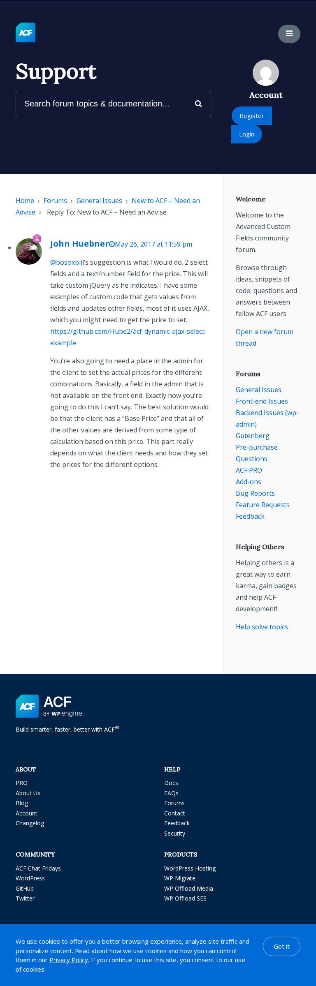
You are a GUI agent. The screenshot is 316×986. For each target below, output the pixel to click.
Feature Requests (263, 504)
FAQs (171, 793)
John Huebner (79, 243)
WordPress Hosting (190, 868)
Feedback (250, 516)
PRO (22, 783)
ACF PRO (249, 470)
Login (246, 134)
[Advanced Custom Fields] (25, 32)
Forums (55, 200)
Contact (174, 813)
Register (251, 115)
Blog (22, 803)
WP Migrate (179, 878)
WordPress (30, 878)
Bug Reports (255, 493)
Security (174, 833)
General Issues (99, 200)
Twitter (25, 898)
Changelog (30, 823)
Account (26, 813)
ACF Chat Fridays (38, 868)
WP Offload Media (188, 888)
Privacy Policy (68, 960)
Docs (171, 783)
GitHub (25, 888)
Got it (282, 946)
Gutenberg (253, 435)
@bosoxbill (67, 262)
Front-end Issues (262, 401)
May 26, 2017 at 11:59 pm (153, 244)
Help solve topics (262, 626)
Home (25, 200)
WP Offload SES (185, 898)
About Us (28, 793)
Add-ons (248, 481)
